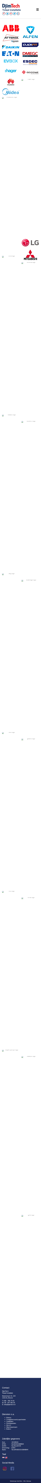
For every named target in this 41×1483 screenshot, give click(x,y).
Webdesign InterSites (16, 1481)
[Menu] (37, 9)
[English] (6, 1458)
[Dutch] (3, 1458)
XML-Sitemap (27, 1481)
